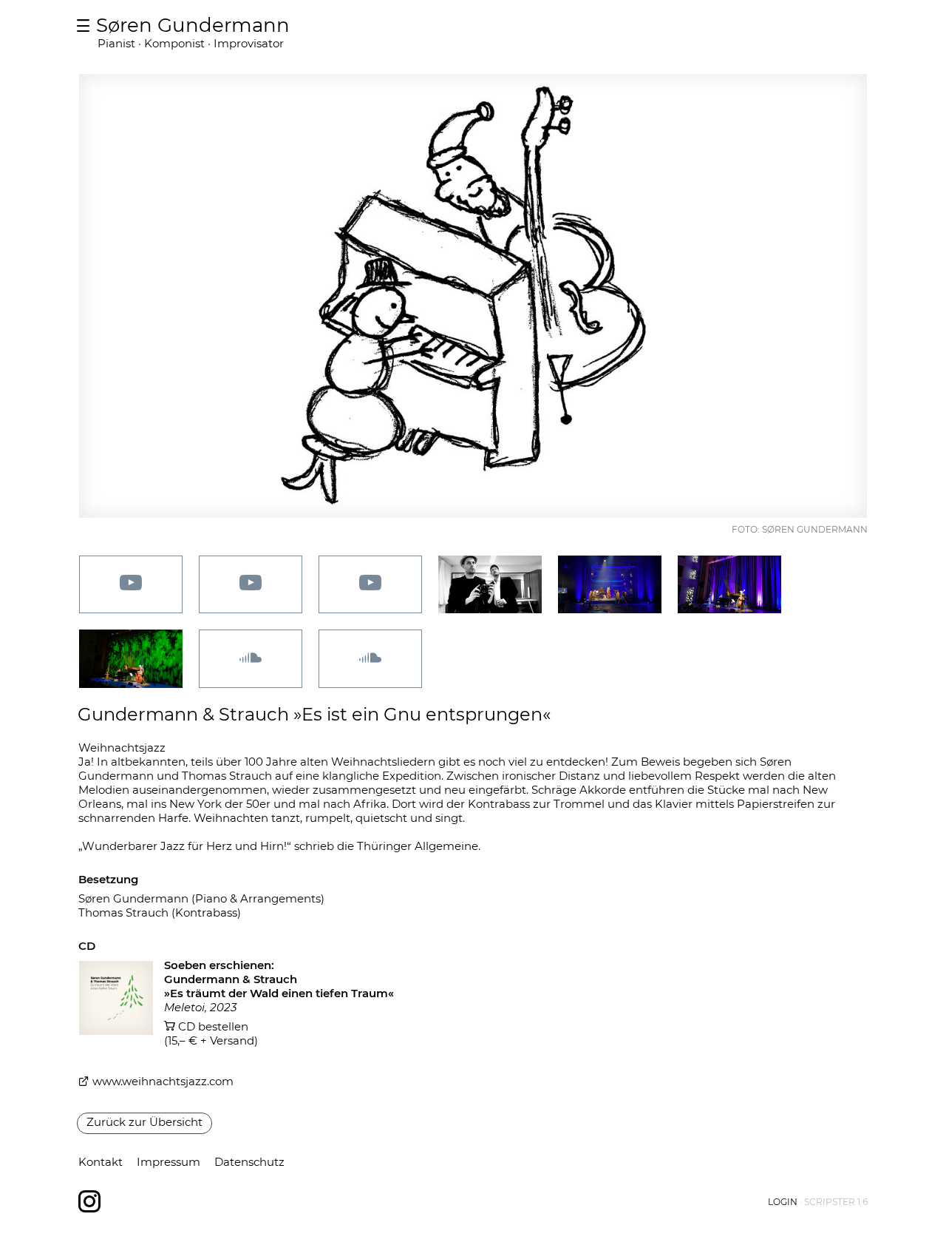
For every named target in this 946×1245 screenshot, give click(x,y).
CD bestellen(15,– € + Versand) (211, 1033)
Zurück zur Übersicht (144, 1122)
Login (782, 1201)
